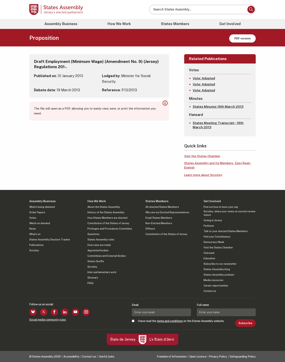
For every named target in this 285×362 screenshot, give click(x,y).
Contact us (210, 291)
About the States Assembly (103, 206)
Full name (203, 304)
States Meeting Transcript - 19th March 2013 (218, 125)
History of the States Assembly (105, 212)
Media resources (213, 280)
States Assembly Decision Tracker (49, 239)
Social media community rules (47, 319)
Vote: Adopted (204, 78)
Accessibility (71, 356)
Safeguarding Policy (243, 356)
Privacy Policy (218, 356)
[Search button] (251, 9)
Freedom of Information (172, 356)
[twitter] (43, 312)
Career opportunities (216, 285)
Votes (32, 217)
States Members (175, 24)
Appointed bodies (98, 250)
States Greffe (95, 261)
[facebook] (54, 312)
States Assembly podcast (219, 274)
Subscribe (245, 323)
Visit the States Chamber (202, 156)
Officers (150, 228)
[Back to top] (275, 349)
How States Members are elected (107, 217)
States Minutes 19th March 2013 (218, 107)
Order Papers (37, 212)
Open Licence (197, 356)
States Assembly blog (217, 269)
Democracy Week (214, 242)
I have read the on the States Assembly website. (181, 321)
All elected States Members (162, 206)
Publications (36, 245)
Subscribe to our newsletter (220, 263)
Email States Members (158, 217)
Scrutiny (34, 250)
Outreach (209, 252)
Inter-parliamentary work (101, 272)
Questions (93, 234)
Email (135, 304)
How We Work (119, 24)
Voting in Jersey (213, 220)
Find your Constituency (217, 236)
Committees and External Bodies (106, 255)
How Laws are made (99, 245)
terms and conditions (170, 321)
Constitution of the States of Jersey (108, 223)
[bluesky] (33, 312)
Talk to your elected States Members (226, 231)
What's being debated (42, 206)
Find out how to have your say (221, 206)
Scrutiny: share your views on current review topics (229, 213)
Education (209, 258)
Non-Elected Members (158, 223)
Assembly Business (60, 24)
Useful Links (106, 356)
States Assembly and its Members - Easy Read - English (217, 165)
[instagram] (86, 312)
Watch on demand (39, 223)
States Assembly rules (100, 239)
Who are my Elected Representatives (167, 212)
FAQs (90, 283)
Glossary (92, 277)
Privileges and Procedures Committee (109, 228)
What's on (35, 234)
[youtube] (75, 312)
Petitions (209, 225)
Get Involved (230, 24)
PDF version (242, 38)
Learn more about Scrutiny (203, 175)
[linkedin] (64, 312)
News (32, 228)
